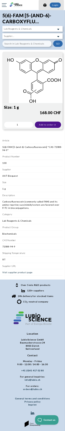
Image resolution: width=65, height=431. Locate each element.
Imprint (32, 404)
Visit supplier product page (17, 272)
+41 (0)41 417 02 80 (32, 370)
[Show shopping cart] (45, 5)
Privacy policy (32, 401)
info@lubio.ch (32, 379)
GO (58, 43)
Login (55, 5)
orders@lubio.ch (32, 389)
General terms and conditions (32, 398)
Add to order (46, 124)
